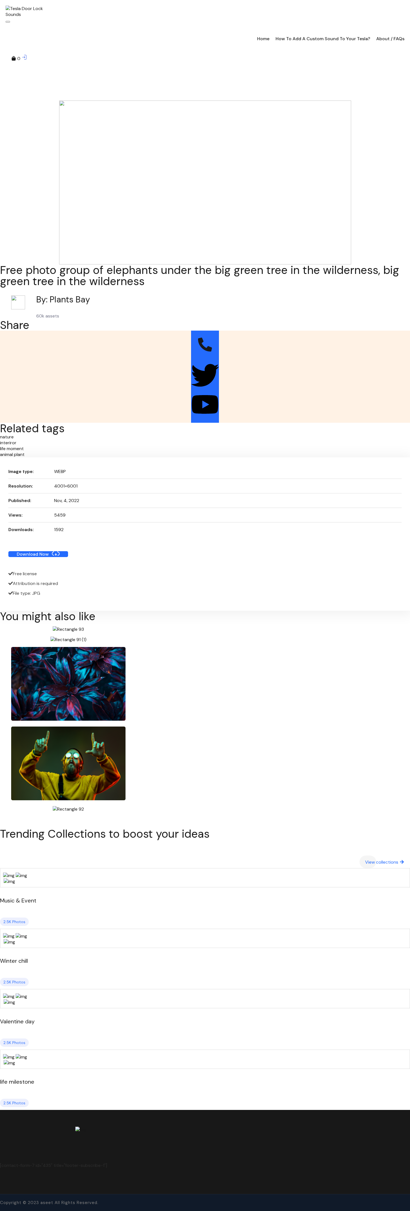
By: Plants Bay (63, 299)
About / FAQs (390, 39)
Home (263, 39)
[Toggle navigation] (8, 22)
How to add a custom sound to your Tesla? (323, 39)
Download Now (33, 554)
